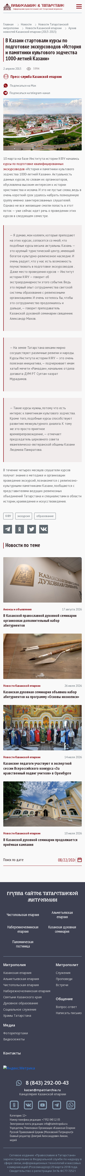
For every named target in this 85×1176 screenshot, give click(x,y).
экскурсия (23, 516)
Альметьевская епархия (62, 914)
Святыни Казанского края (22, 997)
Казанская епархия (17, 973)
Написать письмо (69, 1013)
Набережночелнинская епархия (22, 929)
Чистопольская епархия (23, 914)
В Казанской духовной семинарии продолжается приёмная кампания (40, 842)
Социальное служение (19, 1009)
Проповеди (64, 979)
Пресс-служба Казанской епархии (36, 76)
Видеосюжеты (14, 1039)
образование (45, 516)
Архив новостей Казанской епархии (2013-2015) (39, 30)
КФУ (8, 516)
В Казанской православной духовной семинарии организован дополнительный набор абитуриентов (39, 620)
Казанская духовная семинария (62, 929)
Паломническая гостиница (22, 944)
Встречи (62, 985)
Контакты (12, 1053)
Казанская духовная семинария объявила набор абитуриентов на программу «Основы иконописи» (41, 694)
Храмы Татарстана (17, 1016)
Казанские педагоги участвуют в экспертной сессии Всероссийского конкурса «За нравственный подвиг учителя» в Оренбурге (37, 768)
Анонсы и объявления (17, 609)
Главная (8, 24)
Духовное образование (20, 1003)
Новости (26, 24)
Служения (63, 973)
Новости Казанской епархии (44, 28)
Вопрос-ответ (66, 1007)
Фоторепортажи (15, 1033)
